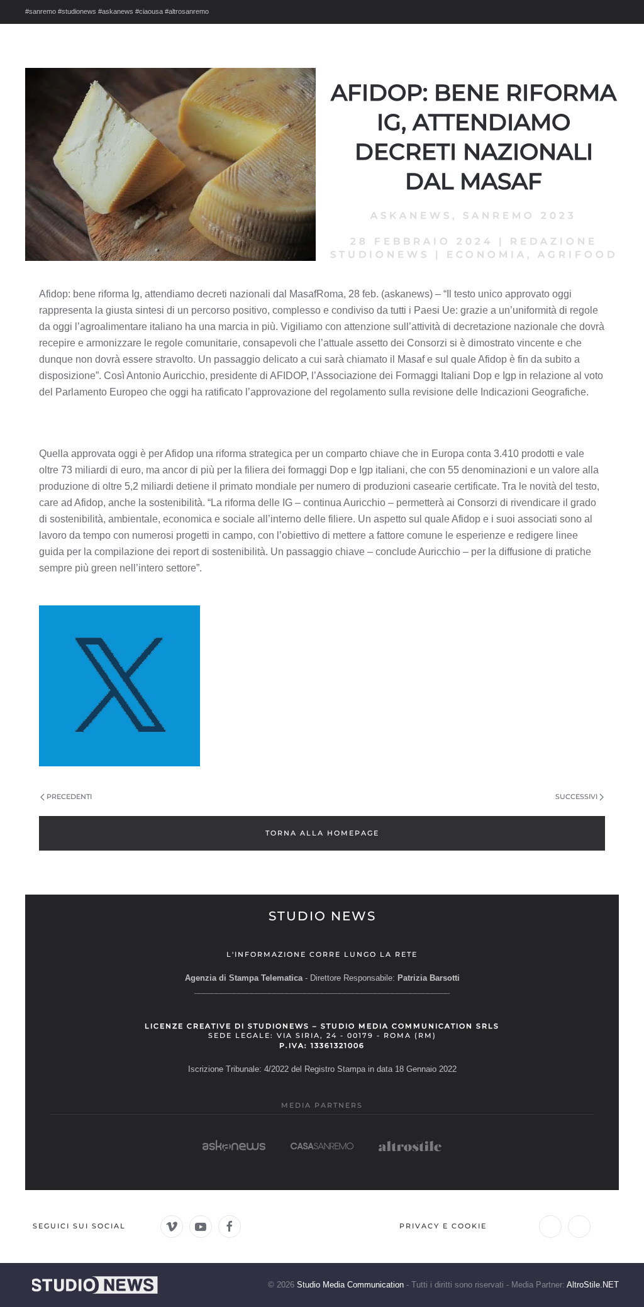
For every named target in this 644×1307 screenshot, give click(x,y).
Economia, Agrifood (532, 254)
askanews (411, 215)
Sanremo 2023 (520, 215)
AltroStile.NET (593, 1284)
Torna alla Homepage (322, 833)
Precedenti (69, 796)
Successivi (576, 796)
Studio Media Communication (350, 1284)
